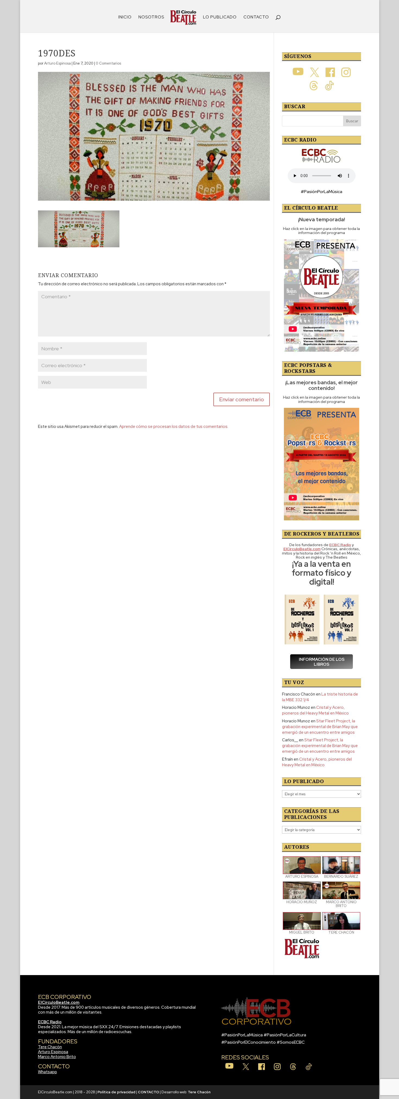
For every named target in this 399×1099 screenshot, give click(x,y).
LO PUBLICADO (220, 17)
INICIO (125, 17)
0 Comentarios (108, 63)
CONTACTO (256, 17)
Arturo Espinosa (57, 63)
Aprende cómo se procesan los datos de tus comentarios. (173, 426)
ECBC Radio (50, 1022)
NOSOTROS (151, 17)
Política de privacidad (116, 1092)
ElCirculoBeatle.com (59, 1002)
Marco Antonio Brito (57, 1056)
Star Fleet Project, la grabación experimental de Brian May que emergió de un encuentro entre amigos (320, 726)
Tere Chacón (50, 1047)
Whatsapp (47, 1072)
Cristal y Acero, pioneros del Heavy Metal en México (315, 710)
